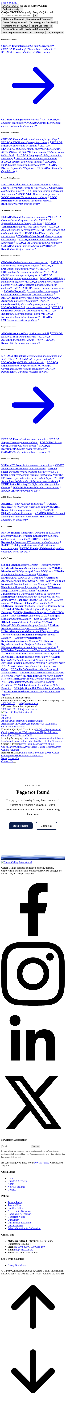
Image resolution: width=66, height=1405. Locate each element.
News (4, 758)
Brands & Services (17, 1181)
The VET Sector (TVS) (20, 735)
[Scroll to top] (33, 1338)
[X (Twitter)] (33, 1133)
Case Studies (31, 723)
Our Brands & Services (13, 726)
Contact (12, 1189)
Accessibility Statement (19, 1211)
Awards (21, 723)
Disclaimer (13, 1219)
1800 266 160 (8, 703)
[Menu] (14, 762)
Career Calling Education (25, 741)
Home (4, 715)
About (11, 1183)
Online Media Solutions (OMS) (36, 752)
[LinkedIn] (33, 1069)
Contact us (46, 825)
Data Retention (15, 1225)
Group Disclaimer (17, 1265)
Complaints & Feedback (20, 1214)
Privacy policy (16, 1157)
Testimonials (50, 723)
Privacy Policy (41, 1162)
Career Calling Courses (50, 741)
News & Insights (16, 1186)
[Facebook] (33, 940)
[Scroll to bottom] (33, 1402)
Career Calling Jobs (29, 744)
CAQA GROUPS (10, 6)
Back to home (20, 825)
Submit (35, 1146)
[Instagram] (33, 1004)
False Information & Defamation (24, 1228)
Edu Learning (31, 738)
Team (14, 723)
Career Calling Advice (19, 746)
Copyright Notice (16, 1216)
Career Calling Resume (42, 746)
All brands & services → (30, 755)
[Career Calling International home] (16, 862)
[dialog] (33, 358)
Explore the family (11, 9)
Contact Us (13, 758)
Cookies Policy (15, 1208)
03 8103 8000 (22, 1246)
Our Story (16, 720)
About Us (6, 717)
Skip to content (8, 2)
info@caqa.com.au (28, 703)
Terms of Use (14, 1205)
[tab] (13, 19)
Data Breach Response (19, 1222)
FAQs (41, 723)
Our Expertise (28, 720)
